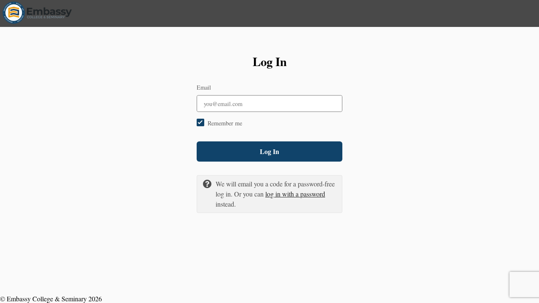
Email (204, 87)
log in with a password (295, 193)
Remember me (225, 123)
